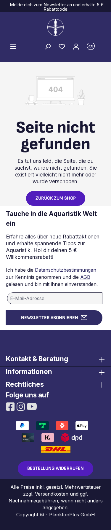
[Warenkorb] (94, 47)
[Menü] (13, 46)
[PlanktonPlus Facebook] (11, 406)
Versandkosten (51, 494)
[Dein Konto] (76, 46)
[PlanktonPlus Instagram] (21, 406)
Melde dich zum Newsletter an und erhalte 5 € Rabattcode (55, 7)
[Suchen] (48, 46)
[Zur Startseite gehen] (55, 27)
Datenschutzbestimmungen (65, 270)
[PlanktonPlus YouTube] (32, 406)
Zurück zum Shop (56, 198)
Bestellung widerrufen (55, 468)
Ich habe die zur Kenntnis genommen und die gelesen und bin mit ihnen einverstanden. (52, 277)
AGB (85, 277)
